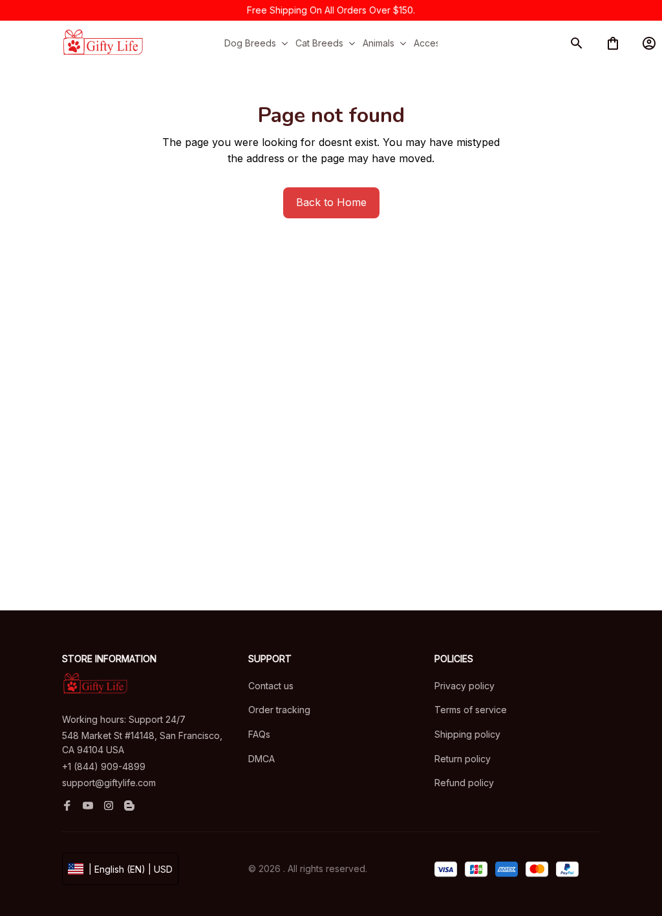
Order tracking (279, 709)
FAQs (259, 734)
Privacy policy (464, 685)
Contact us (271, 685)
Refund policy (464, 782)
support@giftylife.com (109, 782)
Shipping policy (467, 734)
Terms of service (470, 709)
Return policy (462, 758)
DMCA (261, 758)
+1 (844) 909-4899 (103, 766)
